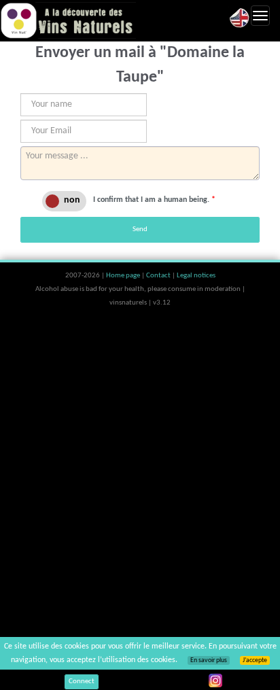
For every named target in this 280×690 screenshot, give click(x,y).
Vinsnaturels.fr (68, 20)
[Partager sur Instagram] (215, 680)
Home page (123, 275)
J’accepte (255, 660)
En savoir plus (208, 660)
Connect (81, 681)
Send (140, 229)
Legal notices (196, 275)
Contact (159, 275)
